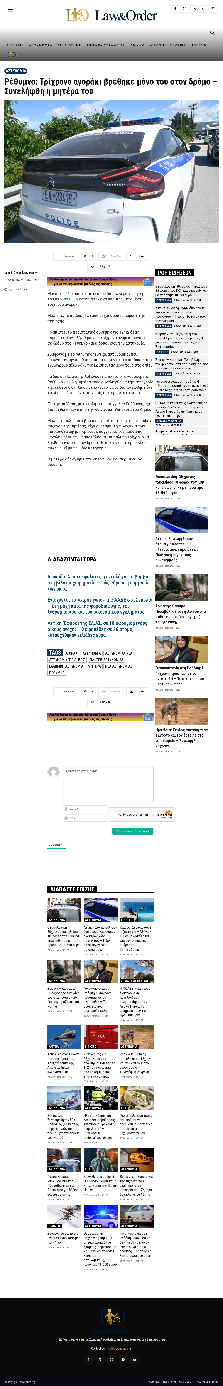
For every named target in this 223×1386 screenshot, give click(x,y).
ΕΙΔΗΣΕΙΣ (127, 920)
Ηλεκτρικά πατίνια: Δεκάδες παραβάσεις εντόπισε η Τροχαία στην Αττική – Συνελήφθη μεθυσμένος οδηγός (99, 1126)
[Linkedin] (194, 9)
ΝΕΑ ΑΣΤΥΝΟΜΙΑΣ (118, 666)
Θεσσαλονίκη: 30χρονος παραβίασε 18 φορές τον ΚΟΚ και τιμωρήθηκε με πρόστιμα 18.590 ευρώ (64, 936)
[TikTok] (203, 9)
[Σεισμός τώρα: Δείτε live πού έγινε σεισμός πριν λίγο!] (64, 1216)
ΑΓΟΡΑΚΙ (71, 653)
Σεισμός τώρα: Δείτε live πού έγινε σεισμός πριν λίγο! (63, 1237)
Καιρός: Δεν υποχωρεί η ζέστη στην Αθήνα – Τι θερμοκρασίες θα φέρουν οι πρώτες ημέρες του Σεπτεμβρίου (136, 938)
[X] (212, 9)
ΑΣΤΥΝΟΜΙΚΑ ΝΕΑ (118, 653)
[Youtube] (123, 1360)
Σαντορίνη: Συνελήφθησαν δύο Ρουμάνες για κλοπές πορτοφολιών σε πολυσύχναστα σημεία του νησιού (63, 1126)
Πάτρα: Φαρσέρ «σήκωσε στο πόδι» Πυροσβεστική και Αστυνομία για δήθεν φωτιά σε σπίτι (62, 1185)
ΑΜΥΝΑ (54, 1046)
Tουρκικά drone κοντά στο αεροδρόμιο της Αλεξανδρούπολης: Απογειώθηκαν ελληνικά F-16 (63, 1063)
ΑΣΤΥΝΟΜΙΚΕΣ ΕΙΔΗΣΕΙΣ (67, 660)
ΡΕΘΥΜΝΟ (57, 673)
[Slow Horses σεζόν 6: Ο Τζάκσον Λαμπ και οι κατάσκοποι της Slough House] (101, 1160)
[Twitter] (100, 1360)
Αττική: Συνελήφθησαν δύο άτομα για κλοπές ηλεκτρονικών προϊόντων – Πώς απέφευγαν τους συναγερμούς (100, 938)
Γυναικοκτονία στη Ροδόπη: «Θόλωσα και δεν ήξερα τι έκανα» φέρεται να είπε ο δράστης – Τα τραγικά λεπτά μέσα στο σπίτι (136, 1244)
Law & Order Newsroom (20, 273)
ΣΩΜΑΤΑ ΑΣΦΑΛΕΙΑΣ (135, 981)
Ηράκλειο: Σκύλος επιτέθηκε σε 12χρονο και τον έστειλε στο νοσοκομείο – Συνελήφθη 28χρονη (136, 1063)
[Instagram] (184, 9)
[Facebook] (175, 9)
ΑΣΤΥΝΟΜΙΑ (16, 71)
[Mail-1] (134, 1360)
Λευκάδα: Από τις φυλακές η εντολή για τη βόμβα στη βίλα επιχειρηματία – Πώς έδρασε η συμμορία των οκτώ (98, 583)
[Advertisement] (100, 508)
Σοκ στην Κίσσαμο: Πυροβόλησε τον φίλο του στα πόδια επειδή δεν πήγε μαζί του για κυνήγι (63, 997)
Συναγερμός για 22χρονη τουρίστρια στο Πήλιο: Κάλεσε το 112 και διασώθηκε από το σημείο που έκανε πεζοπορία (99, 1065)
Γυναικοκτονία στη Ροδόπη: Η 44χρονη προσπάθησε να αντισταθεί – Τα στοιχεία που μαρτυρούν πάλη (97, 999)
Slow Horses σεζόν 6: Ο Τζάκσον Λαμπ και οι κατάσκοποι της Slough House (101, 1183)
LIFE (124, 1108)
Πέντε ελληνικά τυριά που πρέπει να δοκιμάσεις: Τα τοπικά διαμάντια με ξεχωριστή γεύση (136, 1124)
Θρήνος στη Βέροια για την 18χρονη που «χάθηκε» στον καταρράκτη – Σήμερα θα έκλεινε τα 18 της (136, 1185)
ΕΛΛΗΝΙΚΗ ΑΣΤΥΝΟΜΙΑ (66, 666)
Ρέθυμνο (70, 299)
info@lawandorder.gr (119, 1348)
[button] (212, 33)
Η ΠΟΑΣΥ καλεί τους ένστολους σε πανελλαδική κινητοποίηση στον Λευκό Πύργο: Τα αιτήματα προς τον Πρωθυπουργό (135, 1001)
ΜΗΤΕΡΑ (94, 666)
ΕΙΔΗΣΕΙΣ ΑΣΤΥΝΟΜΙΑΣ (106, 660)
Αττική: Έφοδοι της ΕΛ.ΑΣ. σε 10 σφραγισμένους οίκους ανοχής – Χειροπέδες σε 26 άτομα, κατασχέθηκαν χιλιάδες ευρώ (97, 629)
